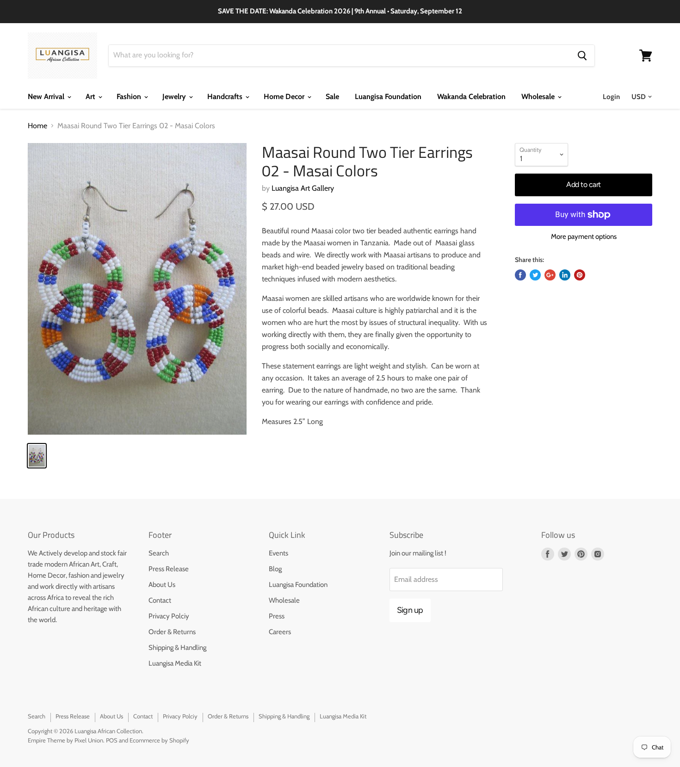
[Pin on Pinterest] (579, 275)
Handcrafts (225, 96)
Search (158, 553)
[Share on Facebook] (520, 275)
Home (37, 126)
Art (91, 96)
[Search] (582, 55)
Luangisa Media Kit (174, 663)
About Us (161, 584)
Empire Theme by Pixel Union (65, 740)
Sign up (410, 610)
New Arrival (47, 96)
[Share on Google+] (550, 275)
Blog (275, 569)
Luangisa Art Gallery (303, 188)
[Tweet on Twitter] (535, 275)
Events (278, 553)
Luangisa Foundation (388, 96)
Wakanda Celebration (471, 96)
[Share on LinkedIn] (564, 275)
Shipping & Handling (177, 647)
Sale (332, 96)
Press (276, 616)
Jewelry (175, 96)
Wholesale (538, 96)
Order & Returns (172, 632)
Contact (159, 600)
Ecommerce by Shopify (159, 740)
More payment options (584, 237)
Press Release (168, 569)
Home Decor (285, 96)
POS (111, 740)
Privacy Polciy (168, 616)
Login (611, 97)
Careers (280, 632)
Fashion (130, 96)
